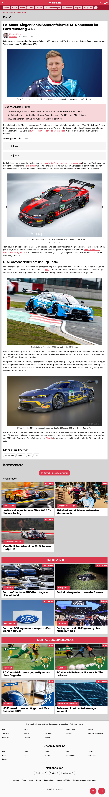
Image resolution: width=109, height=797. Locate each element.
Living (26, 751)
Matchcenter (71, 729)
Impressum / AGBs (63, 780)
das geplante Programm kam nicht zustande (61, 163)
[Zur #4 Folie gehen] (57, 242)
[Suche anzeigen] (101, 2)
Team (24, 780)
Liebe (47, 751)
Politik (26, 729)
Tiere (25, 755)
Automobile (70, 755)
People (90, 729)
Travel (47, 755)
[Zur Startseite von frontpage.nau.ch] (55, 3)
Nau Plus (48, 733)
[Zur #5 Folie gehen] (59, 242)
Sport (12, 12)
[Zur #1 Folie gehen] (49, 242)
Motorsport (22, 12)
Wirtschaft (6, 733)
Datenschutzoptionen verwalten (84, 780)
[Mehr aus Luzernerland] (54, 640)
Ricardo (49, 438)
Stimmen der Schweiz (96, 733)
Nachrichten (30, 166)
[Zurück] (2, 2)
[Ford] (54, 17)
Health (4, 751)
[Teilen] (93, 791)
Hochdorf (13, 37)
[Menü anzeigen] (106, 2)
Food (4, 755)
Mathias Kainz (15, 34)
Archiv (47, 737)
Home (5, 12)
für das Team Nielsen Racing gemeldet (47, 131)
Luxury (69, 751)
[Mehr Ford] (54, 560)
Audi (47, 269)
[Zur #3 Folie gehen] (54, 242)
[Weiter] (102, 207)
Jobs (31, 780)
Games (69, 733)
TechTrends (92, 755)
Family (90, 751)
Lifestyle (5, 737)
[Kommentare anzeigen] (101, 791)
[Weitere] (96, 7)
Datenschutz (49, 780)
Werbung (16, 780)
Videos (26, 733)
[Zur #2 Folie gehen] (52, 242)
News (4, 729)
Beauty (4, 759)
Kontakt (38, 780)
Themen (27, 737)
